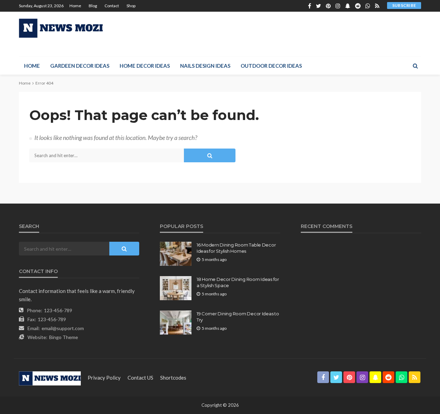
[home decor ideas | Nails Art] (61, 28)
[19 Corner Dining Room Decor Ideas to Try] (175, 322)
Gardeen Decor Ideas (79, 66)
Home (75, 5)
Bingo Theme (63, 337)
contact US (140, 377)
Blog (93, 5)
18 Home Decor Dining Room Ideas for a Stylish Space (238, 282)
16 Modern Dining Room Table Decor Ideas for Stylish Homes (236, 248)
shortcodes (173, 377)
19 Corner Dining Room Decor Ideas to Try (238, 317)
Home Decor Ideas (145, 66)
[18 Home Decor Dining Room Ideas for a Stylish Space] (175, 288)
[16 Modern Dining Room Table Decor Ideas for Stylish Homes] (175, 254)
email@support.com (63, 328)
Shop (130, 5)
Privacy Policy (104, 377)
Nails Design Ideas (205, 66)
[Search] (415, 66)
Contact (111, 5)
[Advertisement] (296, 34)
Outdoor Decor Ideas (271, 66)
